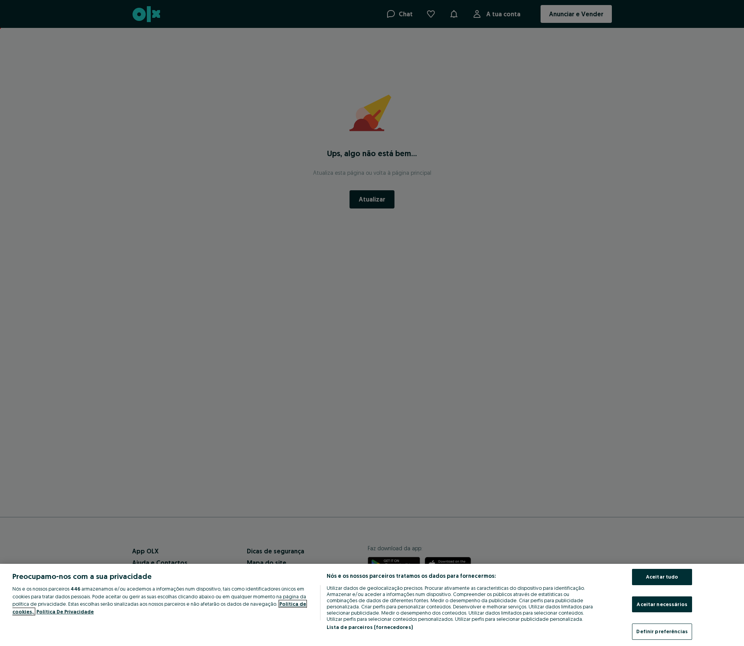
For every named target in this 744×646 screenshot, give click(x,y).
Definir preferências (662, 631)
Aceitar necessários (662, 604)
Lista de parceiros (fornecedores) (370, 627)
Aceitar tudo (662, 577)
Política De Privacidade (65, 611)
